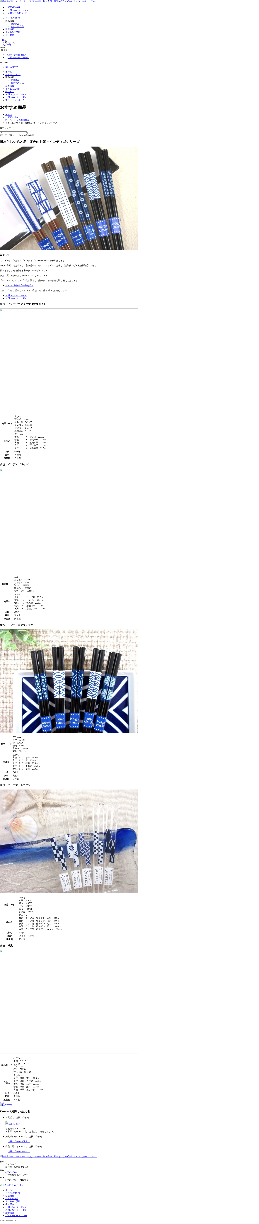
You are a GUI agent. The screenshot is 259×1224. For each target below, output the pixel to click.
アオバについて (13, 18)
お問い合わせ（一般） (19, 13)
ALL (2, 1103)
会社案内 (9, 35)
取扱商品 (15, 24)
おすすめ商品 (17, 26)
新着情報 (9, 29)
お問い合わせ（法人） (18, 10)
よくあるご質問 (13, 32)
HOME (8, 114)
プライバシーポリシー (16, 100)
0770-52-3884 (14, 7)
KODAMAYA (11, 67)
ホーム (8, 72)
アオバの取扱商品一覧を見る (19, 285)
